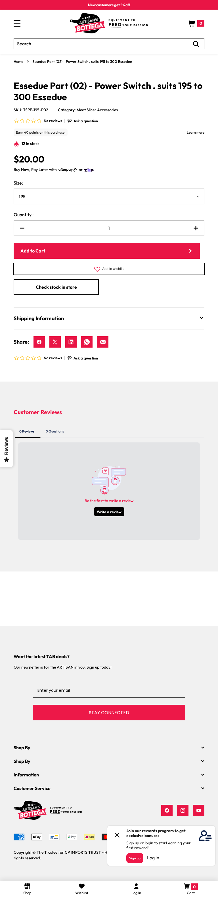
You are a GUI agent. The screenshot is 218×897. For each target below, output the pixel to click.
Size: (18, 183)
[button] (196, 23)
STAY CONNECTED (109, 712)
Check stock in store (56, 287)
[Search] (196, 43)
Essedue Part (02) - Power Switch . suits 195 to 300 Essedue (82, 61)
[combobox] (109, 43)
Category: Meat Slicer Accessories (88, 109)
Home (18, 61)
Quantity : (23, 214)
